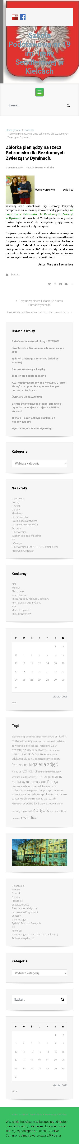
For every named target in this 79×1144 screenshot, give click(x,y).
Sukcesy (16, 528)
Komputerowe (19, 595)
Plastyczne (18, 591)
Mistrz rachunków (21, 613)
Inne (14, 606)
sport (37, 794)
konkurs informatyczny (49, 771)
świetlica (29, 817)
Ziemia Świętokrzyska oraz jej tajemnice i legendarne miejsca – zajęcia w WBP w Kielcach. (37, 407)
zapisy (59, 803)
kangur (16, 771)
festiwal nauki (22, 765)
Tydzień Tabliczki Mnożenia (26, 535)
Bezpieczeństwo (20, 517)
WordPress (62, 1114)
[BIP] (15, 17)
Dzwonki (16, 506)
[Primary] (39, 92)
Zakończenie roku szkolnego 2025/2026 (35, 341)
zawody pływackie (22, 811)
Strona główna (13, 130)
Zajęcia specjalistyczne (24, 520)
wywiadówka (48, 803)
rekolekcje (28, 790)
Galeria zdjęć (19, 532)
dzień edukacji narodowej (37, 745)
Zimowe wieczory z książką (28, 369)
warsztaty (50, 798)
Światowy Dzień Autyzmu (27, 396)
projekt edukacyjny (40, 786)
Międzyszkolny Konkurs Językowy (30, 598)
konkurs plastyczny (49, 777)
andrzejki (37, 741)
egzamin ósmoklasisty (47, 758)
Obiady (16, 509)
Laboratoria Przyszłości (25, 524)
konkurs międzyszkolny (24, 777)
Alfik (14, 583)
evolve (15, 1114)
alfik (58, 736)
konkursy (19, 782)
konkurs (29, 771)
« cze (14, 702)
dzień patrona (53, 750)
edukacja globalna (23, 758)
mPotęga (17, 543)
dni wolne (48, 741)
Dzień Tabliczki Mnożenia (28, 754)
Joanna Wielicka (44, 167)
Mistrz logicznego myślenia (26, 602)
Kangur (16, 587)
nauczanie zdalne (21, 786)
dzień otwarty (39, 750)
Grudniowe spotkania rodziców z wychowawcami (38, 312)
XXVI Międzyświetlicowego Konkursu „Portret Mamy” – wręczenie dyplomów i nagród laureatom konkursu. (39, 386)
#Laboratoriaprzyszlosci (23, 736)
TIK (13, 539)
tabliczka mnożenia (32, 798)
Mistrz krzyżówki (21, 610)
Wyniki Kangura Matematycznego (32, 428)
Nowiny (16, 502)
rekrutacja (39, 790)
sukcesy (16, 798)
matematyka (35, 782)
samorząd (29, 794)
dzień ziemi (51, 754)
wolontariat (17, 804)
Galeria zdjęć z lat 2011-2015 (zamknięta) (35, 546)
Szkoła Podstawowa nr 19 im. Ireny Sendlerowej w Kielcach (39, 53)
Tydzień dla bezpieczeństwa (29, 375)
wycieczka (31, 803)
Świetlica (29, 130)
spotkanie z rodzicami (54, 794)
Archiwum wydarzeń (23, 550)
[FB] (22, 17)
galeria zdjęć (45, 764)
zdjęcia (40, 810)
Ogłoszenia (18, 498)
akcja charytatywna (45, 737)
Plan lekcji (17, 513)
